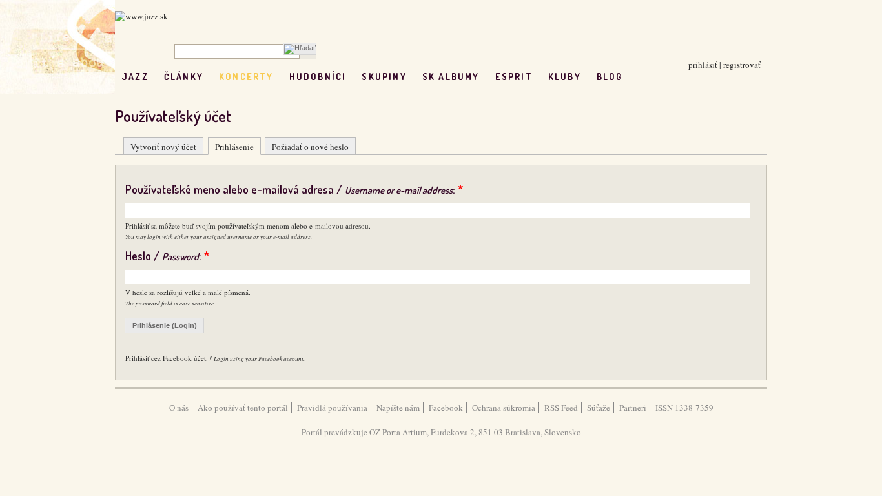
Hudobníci (318, 76)
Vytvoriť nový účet (163, 146)
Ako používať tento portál (243, 407)
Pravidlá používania (332, 407)
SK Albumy (451, 76)
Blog (610, 76)
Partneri (632, 407)
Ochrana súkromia (503, 407)
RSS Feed (561, 407)
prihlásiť (702, 64)
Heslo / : (167, 256)
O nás (179, 407)
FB (638, 76)
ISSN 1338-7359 (684, 407)
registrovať (742, 64)
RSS (665, 76)
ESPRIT (514, 76)
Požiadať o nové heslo (310, 146)
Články (183, 76)
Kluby (564, 76)
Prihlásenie (234, 146)
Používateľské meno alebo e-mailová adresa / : (294, 189)
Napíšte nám (398, 407)
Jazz (135, 76)
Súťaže (598, 407)
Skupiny (384, 76)
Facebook (446, 407)
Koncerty (246, 76)
